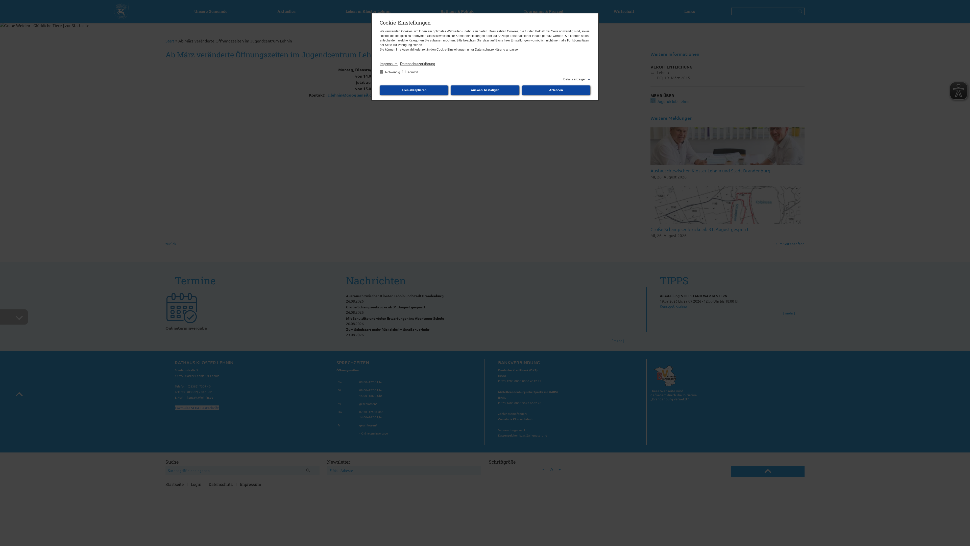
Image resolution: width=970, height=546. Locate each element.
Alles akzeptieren (413, 90)
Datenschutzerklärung (417, 64)
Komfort (412, 72)
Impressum (389, 64)
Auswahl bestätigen (485, 90)
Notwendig (392, 72)
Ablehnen (556, 90)
